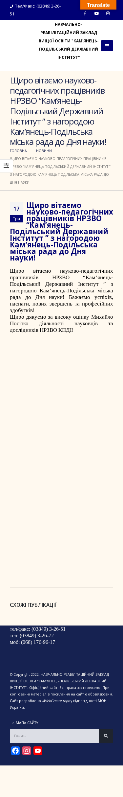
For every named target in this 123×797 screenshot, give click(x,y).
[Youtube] (96, 13)
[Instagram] (108, 13)
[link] (61, 280)
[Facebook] (85, 13)
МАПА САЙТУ (27, 722)
